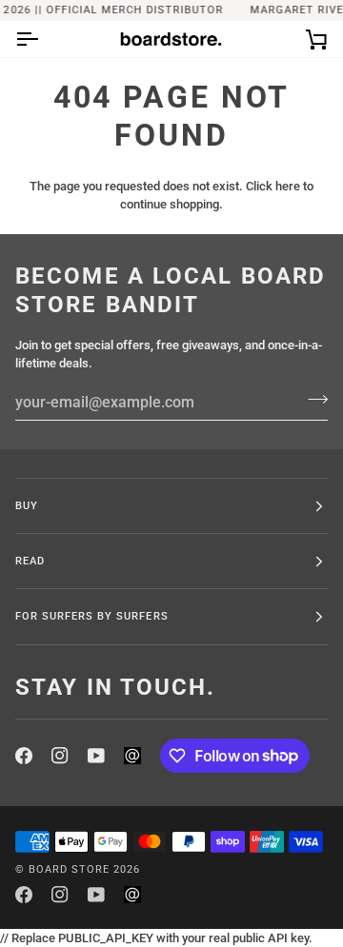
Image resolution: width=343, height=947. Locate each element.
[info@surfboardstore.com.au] (132, 755)
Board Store (69, 869)
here (287, 186)
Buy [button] (26, 505)
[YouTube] (96, 755)
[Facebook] (23, 755)
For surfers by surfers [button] (92, 615)
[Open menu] (43, 39)
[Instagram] (60, 755)
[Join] (312, 400)
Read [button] (30, 560)
